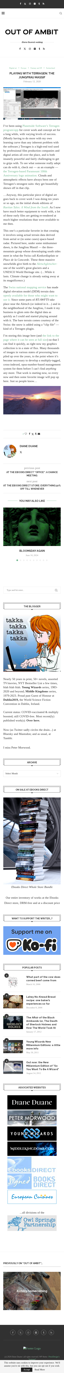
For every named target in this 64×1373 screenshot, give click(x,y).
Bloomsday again (32, 550)
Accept (26, 1369)
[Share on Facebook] (29, 434)
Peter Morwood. (21, 747)
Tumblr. (8, 738)
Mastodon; (25, 734)
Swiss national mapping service (27, 287)
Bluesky (8, 734)
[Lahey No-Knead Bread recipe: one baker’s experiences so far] (13, 1001)
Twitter (18, 729)
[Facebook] (20, 3)
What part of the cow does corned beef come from (43, 979)
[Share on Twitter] (33, 434)
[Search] (60, 13)
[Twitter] (25, 3)
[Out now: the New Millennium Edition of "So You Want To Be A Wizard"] (13, 1067)
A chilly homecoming (32, 1291)
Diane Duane (29, 446)
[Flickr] (35, 3)
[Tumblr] (39, 3)
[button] (6, 534)
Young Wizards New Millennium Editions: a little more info (43, 1045)
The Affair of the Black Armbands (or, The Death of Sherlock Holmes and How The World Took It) (41, 1022)
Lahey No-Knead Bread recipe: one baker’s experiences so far (40, 1000)
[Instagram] (30, 3)
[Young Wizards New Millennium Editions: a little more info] (13, 1046)
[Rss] (43, 3)
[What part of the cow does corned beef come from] (13, 981)
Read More (40, 1370)
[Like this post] (26, 434)
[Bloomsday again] (32, 527)
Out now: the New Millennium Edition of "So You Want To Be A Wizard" (42, 1066)
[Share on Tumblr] (35, 434)
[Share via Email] (39, 434)
